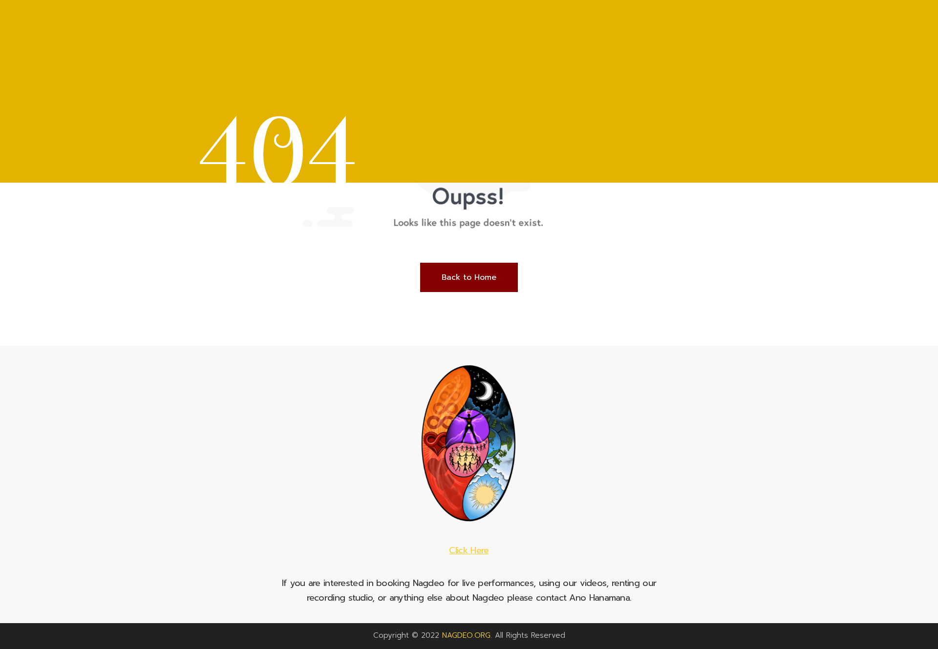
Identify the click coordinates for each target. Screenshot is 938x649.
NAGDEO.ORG (466, 635)
